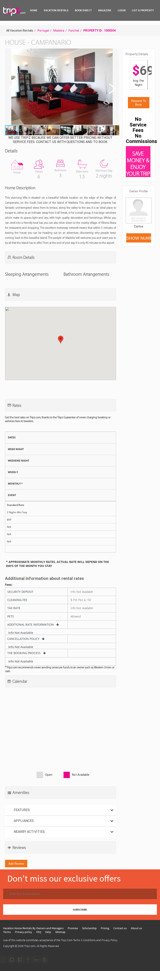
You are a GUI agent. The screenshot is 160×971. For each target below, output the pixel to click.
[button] (62, 87)
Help (48, 932)
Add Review (16, 863)
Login (122, 10)
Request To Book (138, 102)
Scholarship (89, 928)
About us (136, 928)
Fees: (8, 585)
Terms (7, 932)
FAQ (38, 932)
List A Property (143, 10)
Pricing (105, 928)
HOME (34, 10)
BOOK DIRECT (83, 10)
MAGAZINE (104, 10)
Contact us (120, 928)
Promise (73, 928)
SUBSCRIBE (80, 909)
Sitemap (60, 932)
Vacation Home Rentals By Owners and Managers (33, 928)
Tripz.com (29, 946)
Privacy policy (23, 932)
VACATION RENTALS (56, 10)
